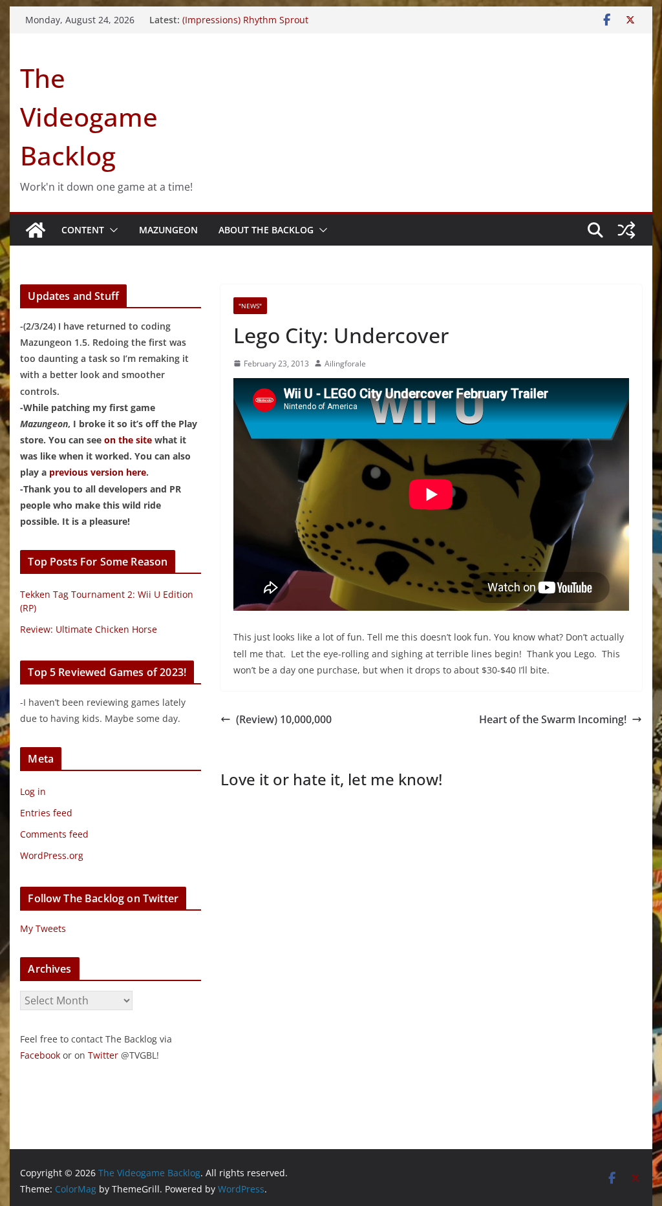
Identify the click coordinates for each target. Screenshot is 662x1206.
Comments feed (54, 834)
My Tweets (43, 928)
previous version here (97, 472)
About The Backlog (266, 230)
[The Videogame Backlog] (35, 230)
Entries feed (46, 813)
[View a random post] (626, 230)
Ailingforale (345, 363)
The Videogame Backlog (89, 116)
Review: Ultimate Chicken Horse (88, 629)
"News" (250, 305)
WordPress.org (51, 855)
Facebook (40, 1055)
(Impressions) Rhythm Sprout (245, 20)
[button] (111, 230)
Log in (33, 791)
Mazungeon (168, 230)
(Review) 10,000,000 (284, 719)
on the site (128, 440)
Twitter (103, 1055)
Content (82, 230)
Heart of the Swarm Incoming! (552, 719)
